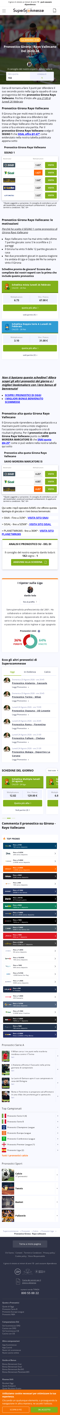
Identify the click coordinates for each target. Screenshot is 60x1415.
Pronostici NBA (8, 1314)
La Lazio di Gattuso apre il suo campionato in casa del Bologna (32, 1079)
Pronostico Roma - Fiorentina (29, 724)
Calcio (47, 671)
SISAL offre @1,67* (29, 134)
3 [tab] (13, 818)
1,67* (38, 172)
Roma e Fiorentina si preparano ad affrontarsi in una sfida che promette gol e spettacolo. (32, 1093)
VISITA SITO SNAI (38, 518)
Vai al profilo (29, 602)
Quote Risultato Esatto (11, 1388)
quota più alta (29, 307)
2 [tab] (9, 818)
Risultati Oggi (8, 1383)
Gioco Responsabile (36, 1256)
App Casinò (7, 1347)
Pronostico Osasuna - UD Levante (31, 710)
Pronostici (26, 1231)
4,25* (38, 473)
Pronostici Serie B (9, 1309)
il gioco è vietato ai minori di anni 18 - (30, 3)
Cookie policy (20, 1256)
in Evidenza (30, 671)
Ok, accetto (44, 1410)
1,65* (38, 164)
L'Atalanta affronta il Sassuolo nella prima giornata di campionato (30, 1066)
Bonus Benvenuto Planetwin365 (15, 1372)
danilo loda (44, 69)
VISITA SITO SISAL (40, 524)
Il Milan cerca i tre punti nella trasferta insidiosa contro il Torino (29, 1053)
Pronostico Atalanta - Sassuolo (29, 683)
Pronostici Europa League (13, 1311)
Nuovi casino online (10, 1352)
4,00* (38, 481)
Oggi (12, 671)
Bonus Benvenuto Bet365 (13, 1369)
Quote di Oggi (8, 1306)
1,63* (38, 187)
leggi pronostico (19, 687)
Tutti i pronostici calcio (15, 1155)
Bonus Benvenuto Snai (12, 1364)
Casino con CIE (8, 1333)
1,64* (38, 180)
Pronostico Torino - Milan (26, 696)
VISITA (51, 165)
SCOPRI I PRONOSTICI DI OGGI (23, 395)
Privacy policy (49, 1252)
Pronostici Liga (47, 1231)
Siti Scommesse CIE (10, 1331)
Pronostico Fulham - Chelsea (28, 738)
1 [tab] (4, 818)
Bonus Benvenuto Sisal (12, 1366)
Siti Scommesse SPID (11, 1325)
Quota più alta (21, 803)
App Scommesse (9, 1345)
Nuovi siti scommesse (11, 1350)
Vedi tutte (52, 770)
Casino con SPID (9, 1328)
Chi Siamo (9, 1252)
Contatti (19, 1252)
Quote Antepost (9, 1386)
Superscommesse (10, 1231)
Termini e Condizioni (33, 1252)
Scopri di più (16, 1409)
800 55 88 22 (30, 1293)
